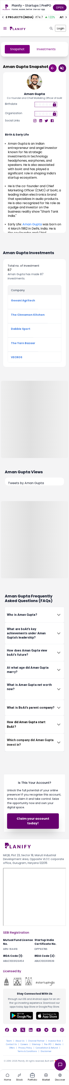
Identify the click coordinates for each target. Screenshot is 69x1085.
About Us (20, 1041)
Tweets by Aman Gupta (26, 483)
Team (9, 1041)
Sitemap (36, 1044)
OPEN (59, 7)
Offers (12, 1048)
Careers (24, 1044)
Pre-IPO (47, 1044)
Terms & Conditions (27, 1051)
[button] (34, 615)
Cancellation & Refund (47, 1048)
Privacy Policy (25, 1048)
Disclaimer (46, 1051)
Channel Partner (36, 1041)
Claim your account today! (33, 820)
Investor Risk (54, 1041)
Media (58, 1044)
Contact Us (11, 1044)
